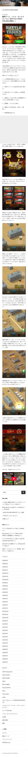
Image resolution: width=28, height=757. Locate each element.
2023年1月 (5, 570)
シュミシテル (8, 2)
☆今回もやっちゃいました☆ (10, 515)
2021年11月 (5, 614)
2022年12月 (5, 573)
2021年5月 (5, 633)
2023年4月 (5, 560)
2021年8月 (5, 624)
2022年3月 (5, 601)
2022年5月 (5, 595)
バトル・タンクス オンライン (10, 713)
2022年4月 (5, 598)
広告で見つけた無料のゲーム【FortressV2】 (14, 543)
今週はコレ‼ (5, 518)
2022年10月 (5, 579)
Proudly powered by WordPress (10, 753)
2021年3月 (5, 640)
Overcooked (5, 694)
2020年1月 (5, 662)
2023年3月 (5, 563)
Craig (5, 545)
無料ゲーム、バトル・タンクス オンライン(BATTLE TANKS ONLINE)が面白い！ (13, 19)
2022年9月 (5, 582)
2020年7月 (5, 655)
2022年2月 (5, 605)
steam (4, 697)
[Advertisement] (14, 129)
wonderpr (22, 528)
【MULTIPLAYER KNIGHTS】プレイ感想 (13, 512)
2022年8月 (5, 586)
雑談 (3, 723)
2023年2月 (5, 566)
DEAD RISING (6, 678)
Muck (3, 690)
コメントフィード (7, 739)
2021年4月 (5, 636)
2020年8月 (5, 652)
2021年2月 (5, 643)
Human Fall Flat (6, 687)
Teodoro (10, 551)
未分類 (4, 717)
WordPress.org (6, 742)
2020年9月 (5, 649)
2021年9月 (5, 620)
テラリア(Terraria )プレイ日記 (10, 528)
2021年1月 (5, 646)
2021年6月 (5, 630)
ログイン (4, 733)
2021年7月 (5, 627)
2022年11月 (5, 576)
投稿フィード (5, 736)
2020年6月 (5, 659)
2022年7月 (5, 589)
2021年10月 (5, 617)
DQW (3, 681)
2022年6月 (5, 592)
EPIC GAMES (6, 684)
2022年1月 (5, 608)
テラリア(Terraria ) (7, 710)
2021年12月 (5, 611)
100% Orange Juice (7, 671)
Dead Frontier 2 (6, 675)
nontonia (16, 535)
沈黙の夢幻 (5, 720)
